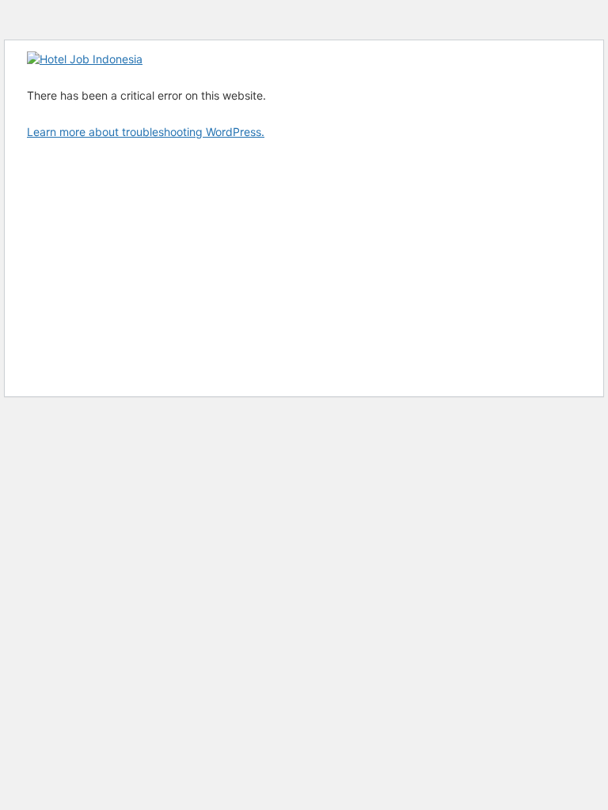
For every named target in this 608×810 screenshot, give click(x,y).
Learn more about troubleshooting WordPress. (145, 131)
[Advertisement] (304, 266)
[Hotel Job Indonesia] (84, 59)
